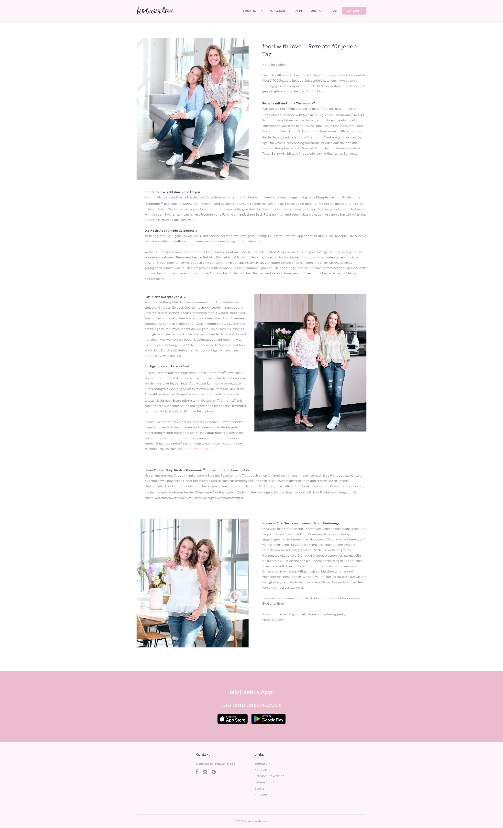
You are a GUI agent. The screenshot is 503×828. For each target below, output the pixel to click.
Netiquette (262, 769)
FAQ (334, 11)
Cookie (259, 788)
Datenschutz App (266, 782)
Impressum (262, 763)
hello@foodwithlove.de (195, 448)
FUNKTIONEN (253, 11)
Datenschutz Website (269, 776)
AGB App (260, 795)
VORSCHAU (277, 11)
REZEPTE (298, 11)
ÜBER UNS (318, 11)
